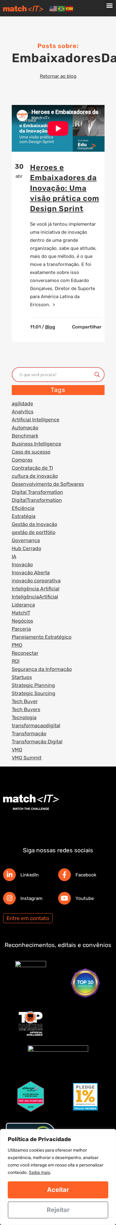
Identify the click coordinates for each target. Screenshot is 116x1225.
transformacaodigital (36, 725)
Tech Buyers (26, 709)
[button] (110, 5)
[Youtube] (64, 898)
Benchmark (25, 436)
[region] (58, 1177)
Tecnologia (24, 717)
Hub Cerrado (26, 548)
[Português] (62, 8)
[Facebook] (64, 874)
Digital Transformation (37, 492)
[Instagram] (9, 898)
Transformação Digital (37, 742)
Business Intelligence (36, 444)
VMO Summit (26, 758)
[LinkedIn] (9, 874)
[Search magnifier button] (97, 374)
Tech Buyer (25, 701)
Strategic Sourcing (33, 693)
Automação (25, 428)
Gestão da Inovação (34, 524)
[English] (53, 8)
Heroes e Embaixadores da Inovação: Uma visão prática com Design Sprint (64, 188)
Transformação (29, 733)
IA (14, 556)
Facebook (86, 875)
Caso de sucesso (31, 452)
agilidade (22, 403)
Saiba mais (39, 1172)
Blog (50, 327)
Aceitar (58, 1189)
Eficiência (23, 508)
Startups (22, 677)
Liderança (23, 605)
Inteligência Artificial (35, 589)
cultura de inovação (35, 476)
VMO (17, 750)
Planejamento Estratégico (41, 637)
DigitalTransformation (37, 500)
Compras (22, 460)
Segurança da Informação (42, 669)
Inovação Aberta (31, 573)
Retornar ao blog (58, 76)
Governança (26, 540)
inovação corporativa (36, 581)
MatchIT (21, 613)
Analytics (22, 412)
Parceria (21, 629)
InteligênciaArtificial (35, 597)
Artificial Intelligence (35, 420)
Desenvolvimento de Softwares (48, 484)
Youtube (84, 898)
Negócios (22, 621)
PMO (17, 645)
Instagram (31, 898)
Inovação (22, 564)
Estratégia (24, 516)
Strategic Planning (33, 685)
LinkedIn (29, 875)
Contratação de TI (32, 468)
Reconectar (25, 653)
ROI (15, 661)
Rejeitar (58, 1210)
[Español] (70, 8)
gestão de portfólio (33, 532)
